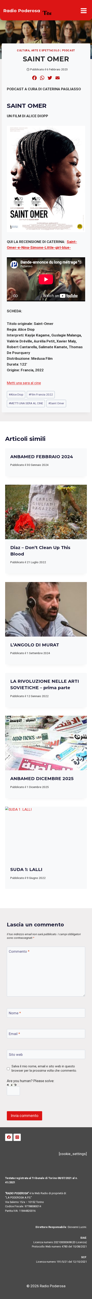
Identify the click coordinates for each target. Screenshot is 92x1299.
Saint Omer (56, 403)
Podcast (68, 50)
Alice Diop (16, 394)
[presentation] (46, 512)
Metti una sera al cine (24, 383)
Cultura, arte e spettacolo (38, 50)
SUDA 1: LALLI (26, 869)
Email (14, 1034)
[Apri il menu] (83, 10)
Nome (15, 1013)
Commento (19, 951)
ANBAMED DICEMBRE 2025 (42, 778)
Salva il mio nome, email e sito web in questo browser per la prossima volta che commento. (44, 1068)
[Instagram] (17, 1137)
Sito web (16, 1054)
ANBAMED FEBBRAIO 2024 (41, 456)
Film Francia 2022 (41, 394)
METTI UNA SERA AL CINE (26, 403)
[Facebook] (8, 1137)
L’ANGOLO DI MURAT (34, 644)
